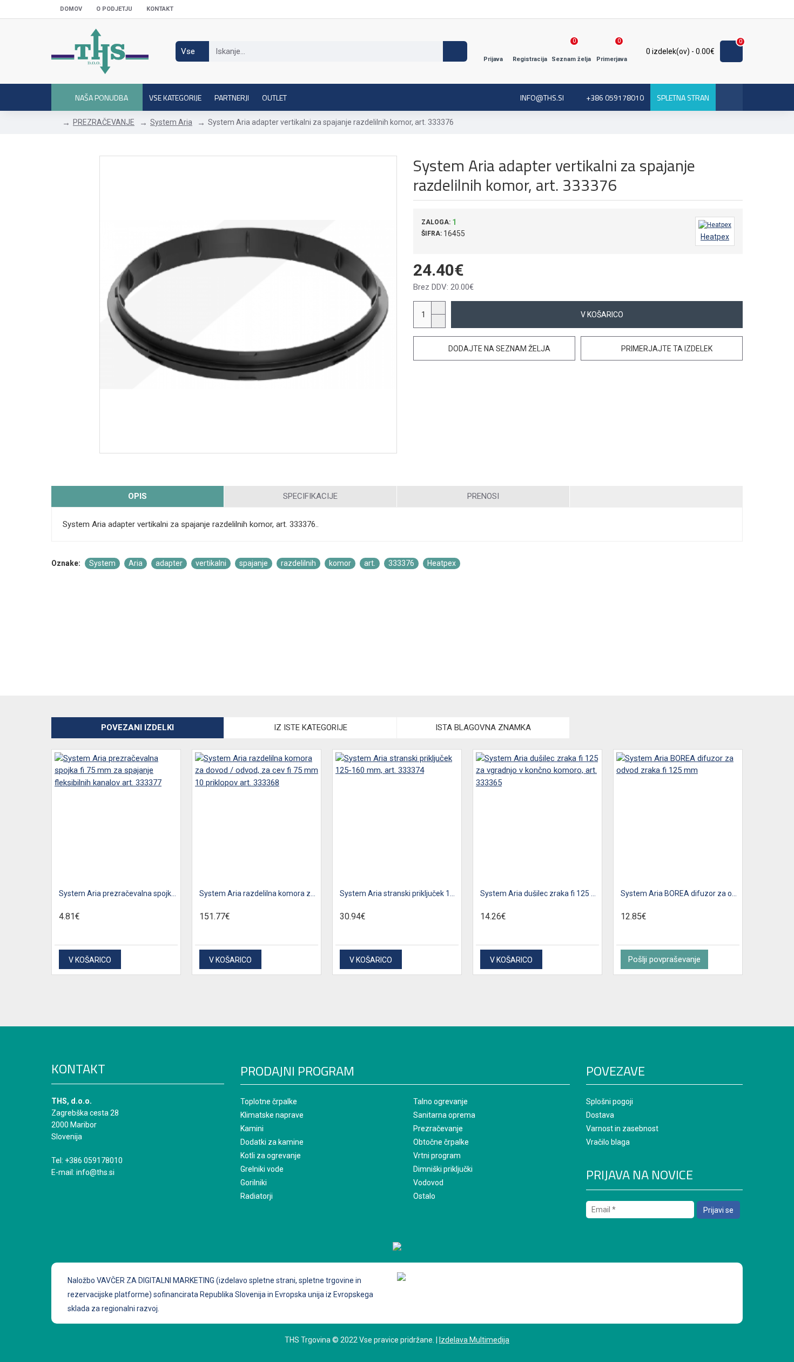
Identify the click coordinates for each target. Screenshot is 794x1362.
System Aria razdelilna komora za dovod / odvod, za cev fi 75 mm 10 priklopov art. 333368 (258, 893)
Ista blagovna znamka (483, 727)
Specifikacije (310, 496)
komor (340, 563)
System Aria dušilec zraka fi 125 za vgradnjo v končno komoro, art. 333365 (539, 893)
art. (369, 563)
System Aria (171, 122)
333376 (401, 563)
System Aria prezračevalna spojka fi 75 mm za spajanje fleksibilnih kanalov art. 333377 (118, 893)
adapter (169, 563)
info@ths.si (95, 1172)
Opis (137, 496)
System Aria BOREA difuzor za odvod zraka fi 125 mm (680, 893)
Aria (136, 563)
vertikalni (211, 563)
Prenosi (483, 496)
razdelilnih (298, 563)
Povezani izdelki (137, 727)
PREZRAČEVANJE (103, 122)
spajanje (253, 563)
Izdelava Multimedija (474, 1340)
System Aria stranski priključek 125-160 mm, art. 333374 (399, 893)
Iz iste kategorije (310, 727)
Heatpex (441, 563)
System (102, 563)
